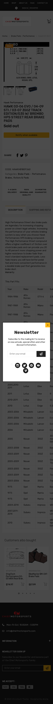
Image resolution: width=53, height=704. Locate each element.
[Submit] (41, 354)
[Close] (47, 325)
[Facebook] (11, 365)
